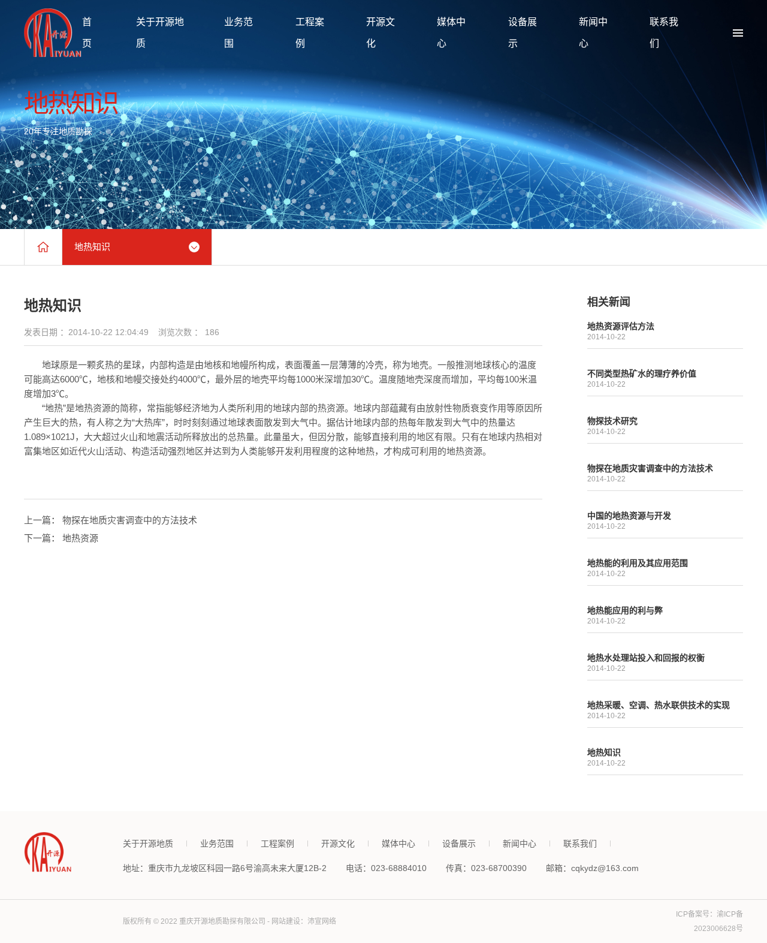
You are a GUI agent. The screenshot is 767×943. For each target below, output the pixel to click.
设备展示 (459, 843)
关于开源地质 (148, 843)
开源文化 (338, 843)
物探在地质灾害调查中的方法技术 (129, 520)
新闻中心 (519, 843)
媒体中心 (398, 843)
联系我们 (580, 843)
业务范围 (217, 843)
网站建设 (285, 921)
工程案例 (277, 843)
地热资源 (80, 538)
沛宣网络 (321, 921)
